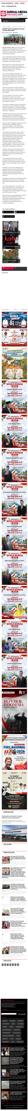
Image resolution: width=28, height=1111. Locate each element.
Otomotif (18, 1038)
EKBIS (13, 1023)
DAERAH (5, 1020)
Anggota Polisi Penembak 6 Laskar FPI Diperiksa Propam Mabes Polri (18, 1093)
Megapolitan (6, 1041)
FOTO (11, 1038)
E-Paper (3, 6)
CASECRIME (6, 1023)
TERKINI (5, 1026)
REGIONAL (17, 1029)
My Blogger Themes (17, 1107)
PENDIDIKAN (19, 1026)
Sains (12, 1041)
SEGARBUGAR (6, 1032)
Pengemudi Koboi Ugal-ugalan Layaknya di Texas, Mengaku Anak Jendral (18, 1049)
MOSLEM (5, 1038)
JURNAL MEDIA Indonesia (18, 1105)
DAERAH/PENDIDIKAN (8, 1035)
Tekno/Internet (16, 1032)
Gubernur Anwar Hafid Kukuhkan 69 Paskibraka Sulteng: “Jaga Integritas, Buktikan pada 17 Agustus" (18, 898)
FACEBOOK (22, 3)
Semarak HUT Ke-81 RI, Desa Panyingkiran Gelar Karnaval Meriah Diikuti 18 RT (18, 858)
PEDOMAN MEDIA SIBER (11, 6)
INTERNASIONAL (7, 1029)
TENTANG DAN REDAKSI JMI (7, 3)
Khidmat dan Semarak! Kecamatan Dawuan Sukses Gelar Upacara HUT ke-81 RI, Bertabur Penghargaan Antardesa (18, 923)
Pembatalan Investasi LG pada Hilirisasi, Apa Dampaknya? (12, 817)
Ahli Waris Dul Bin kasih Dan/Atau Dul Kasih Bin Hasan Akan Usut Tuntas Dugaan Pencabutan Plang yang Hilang (18, 887)
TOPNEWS (16, 3)
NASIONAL (12, 1020)
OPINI (18, 1035)
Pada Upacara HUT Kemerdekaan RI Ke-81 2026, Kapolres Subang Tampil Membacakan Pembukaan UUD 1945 (17, 936)
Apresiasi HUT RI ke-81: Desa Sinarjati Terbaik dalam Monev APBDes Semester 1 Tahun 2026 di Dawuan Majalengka (18, 911)
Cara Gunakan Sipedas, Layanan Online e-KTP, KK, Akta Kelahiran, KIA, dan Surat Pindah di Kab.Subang (18, 1072)
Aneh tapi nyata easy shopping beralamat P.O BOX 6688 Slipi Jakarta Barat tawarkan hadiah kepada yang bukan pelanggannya (17, 1060)
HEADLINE (20, 1023)
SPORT (11, 1026)
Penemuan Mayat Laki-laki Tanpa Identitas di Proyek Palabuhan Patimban (17, 1082)
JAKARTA (20, 1020)
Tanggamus (20, 1041)
